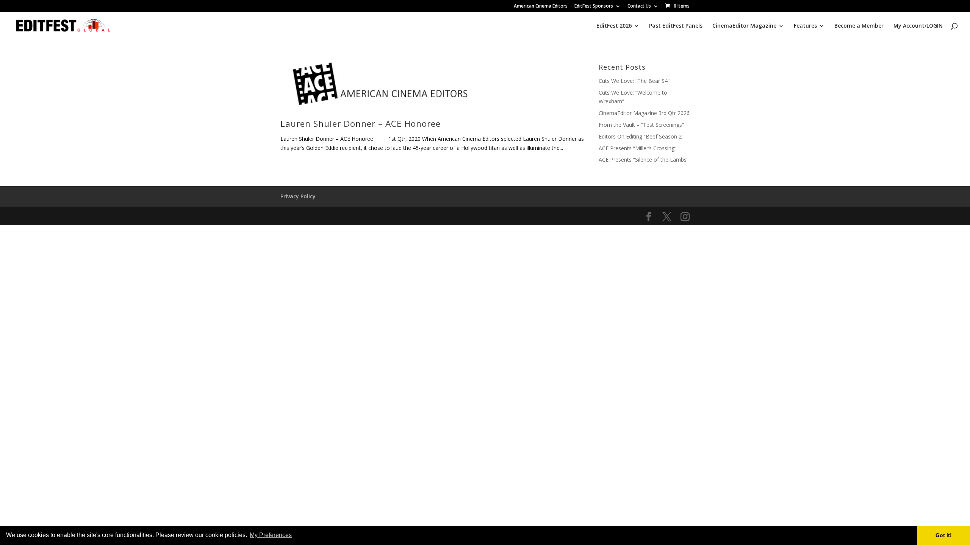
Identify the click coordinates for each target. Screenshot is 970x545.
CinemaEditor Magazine (744, 26)
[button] (295, 536)
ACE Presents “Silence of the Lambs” (643, 159)
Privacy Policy (298, 196)
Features (805, 26)
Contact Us (639, 6)
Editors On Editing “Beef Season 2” (641, 136)
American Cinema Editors (541, 6)
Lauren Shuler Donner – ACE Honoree (360, 123)
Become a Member (859, 26)
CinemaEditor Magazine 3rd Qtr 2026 (644, 113)
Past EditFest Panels (675, 26)
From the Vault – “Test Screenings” (641, 124)
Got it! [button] (944, 535)
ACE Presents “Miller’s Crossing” (637, 148)
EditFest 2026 (614, 26)
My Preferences (271, 535)
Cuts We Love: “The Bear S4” (634, 80)
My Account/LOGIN (918, 26)
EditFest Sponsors (593, 6)
